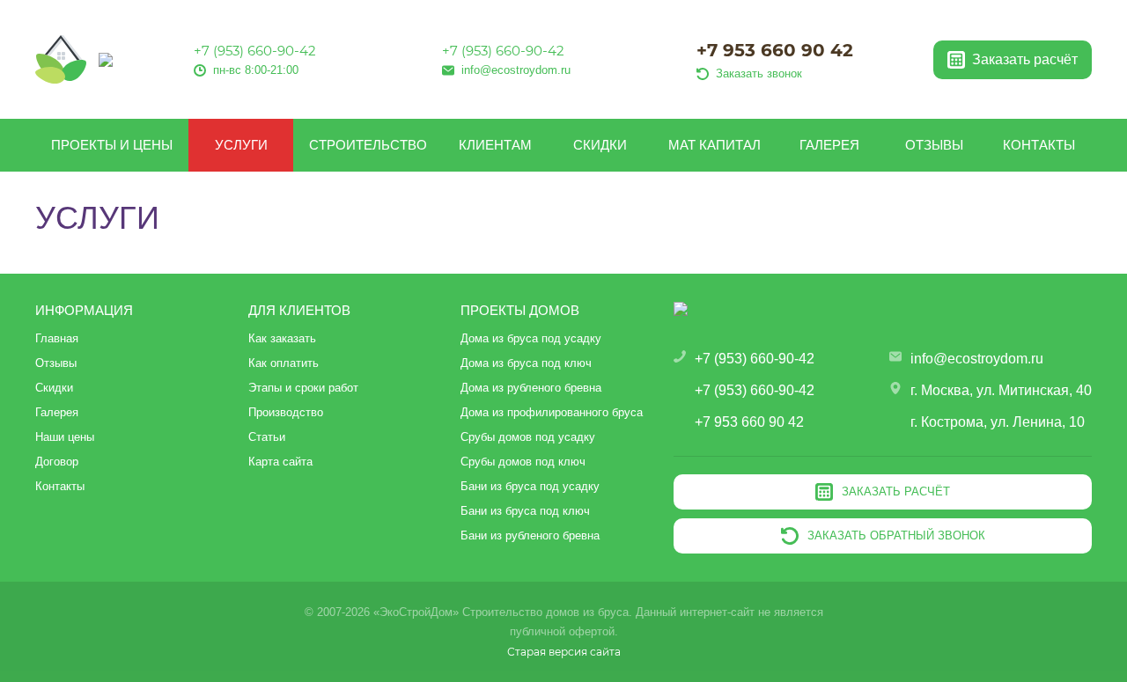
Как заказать (282, 338)
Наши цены (64, 437)
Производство (285, 412)
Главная (56, 338)
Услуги (241, 144)
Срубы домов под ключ (523, 461)
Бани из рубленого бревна (530, 535)
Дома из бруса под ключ (526, 363)
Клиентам (495, 144)
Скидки (600, 144)
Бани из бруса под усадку (530, 486)
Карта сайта (280, 461)
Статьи (266, 437)
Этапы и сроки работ (303, 387)
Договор (56, 461)
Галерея (829, 144)
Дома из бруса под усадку (530, 338)
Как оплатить (283, 363)
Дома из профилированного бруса (551, 412)
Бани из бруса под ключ (525, 510)
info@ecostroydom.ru (976, 358)
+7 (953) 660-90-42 (255, 50)
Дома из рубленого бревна (530, 387)
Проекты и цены (112, 144)
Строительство (368, 144)
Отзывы (934, 144)
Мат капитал (714, 144)
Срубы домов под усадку (527, 437)
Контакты (1039, 144)
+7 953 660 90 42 (774, 50)
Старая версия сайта (564, 651)
